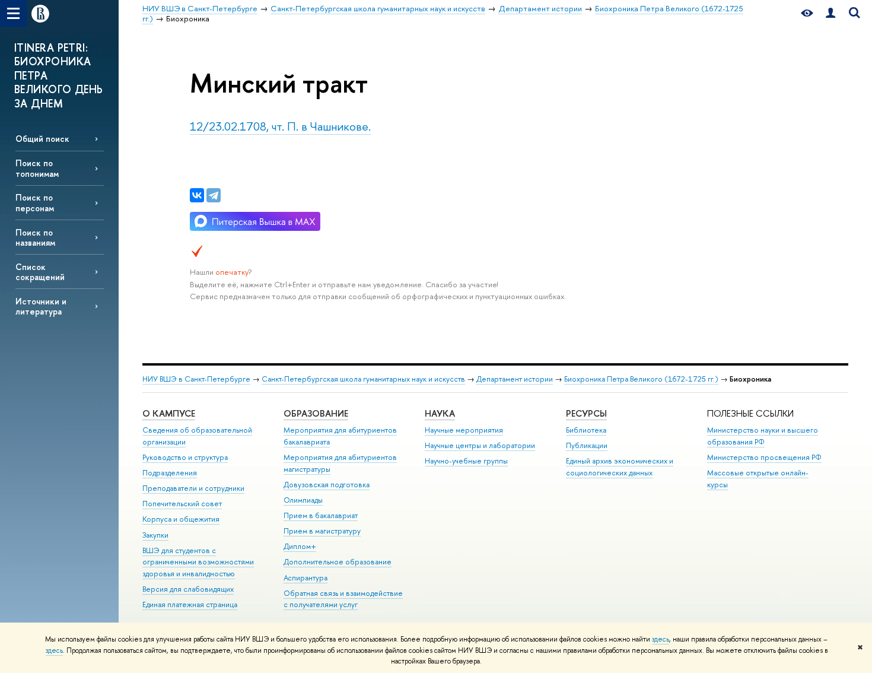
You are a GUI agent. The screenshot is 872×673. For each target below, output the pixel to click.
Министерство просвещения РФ (764, 457)
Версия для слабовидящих (188, 589)
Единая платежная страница (189, 604)
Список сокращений (40, 271)
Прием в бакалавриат (321, 515)
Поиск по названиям (35, 237)
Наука (440, 413)
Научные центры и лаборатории (480, 445)
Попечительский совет (182, 504)
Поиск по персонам (34, 202)
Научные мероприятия (464, 430)
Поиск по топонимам (37, 168)
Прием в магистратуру (322, 531)
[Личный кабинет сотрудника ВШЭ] (830, 13)
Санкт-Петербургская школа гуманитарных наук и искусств (363, 379)
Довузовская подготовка (327, 485)
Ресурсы (586, 413)
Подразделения (169, 473)
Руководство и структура (185, 457)
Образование (316, 413)
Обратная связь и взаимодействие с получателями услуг (343, 599)
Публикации (586, 445)
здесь (660, 639)
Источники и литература (40, 306)
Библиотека (586, 430)
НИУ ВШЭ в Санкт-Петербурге (196, 379)
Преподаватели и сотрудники (193, 488)
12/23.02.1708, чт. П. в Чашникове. (280, 126)
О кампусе (168, 413)
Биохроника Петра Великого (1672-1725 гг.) (641, 379)
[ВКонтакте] (197, 195)
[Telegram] (213, 195)
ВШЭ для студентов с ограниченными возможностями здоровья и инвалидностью (198, 562)
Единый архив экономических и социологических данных (619, 467)
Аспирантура (305, 578)
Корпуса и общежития (180, 519)
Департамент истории (514, 379)
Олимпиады (303, 500)
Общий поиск (42, 138)
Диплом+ (300, 546)
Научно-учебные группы (466, 461)
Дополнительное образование (338, 562)
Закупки (155, 535)
